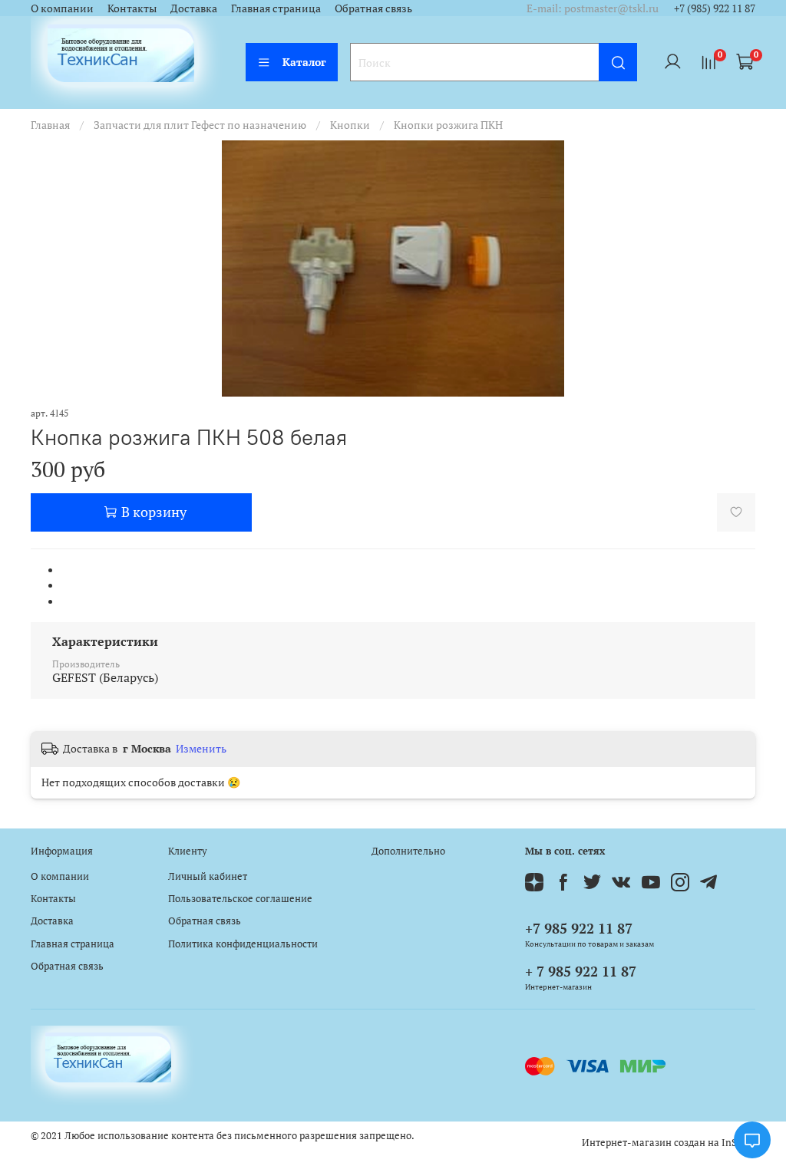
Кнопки (350, 124)
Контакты (132, 8)
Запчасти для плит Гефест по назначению (200, 124)
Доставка (193, 8)
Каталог (304, 61)
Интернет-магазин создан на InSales (668, 1142)
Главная (50, 124)
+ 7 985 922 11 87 (580, 971)
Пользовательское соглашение (240, 898)
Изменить (201, 749)
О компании (62, 8)
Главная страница (276, 8)
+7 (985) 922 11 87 (714, 8)
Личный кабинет (207, 876)
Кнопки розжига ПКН (448, 124)
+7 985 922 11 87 (578, 928)
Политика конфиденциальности (243, 943)
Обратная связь (373, 8)
